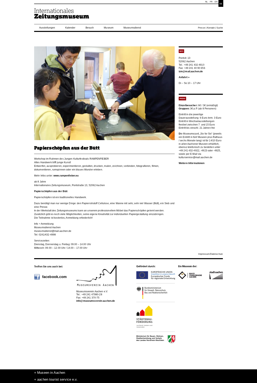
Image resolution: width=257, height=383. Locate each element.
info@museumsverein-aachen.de (95, 300)
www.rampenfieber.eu (66, 175)
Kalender (70, 27)
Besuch (90, 27)
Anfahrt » (184, 77)
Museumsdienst (132, 27)
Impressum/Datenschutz (210, 254)
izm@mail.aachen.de (191, 71)
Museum (108, 27)
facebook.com (54, 277)
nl (206, 2)
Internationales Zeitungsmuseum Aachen (62, 15)
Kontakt (211, 27)
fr (211, 2)
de (220, 4)
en (216, 2)
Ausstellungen (47, 27)
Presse (201, 27)
